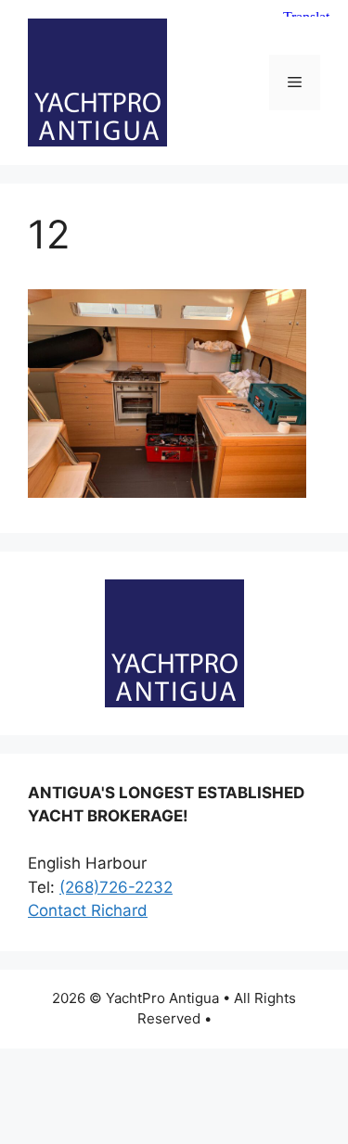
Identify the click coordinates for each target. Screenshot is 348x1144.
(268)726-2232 (116, 887)
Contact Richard (88, 910)
